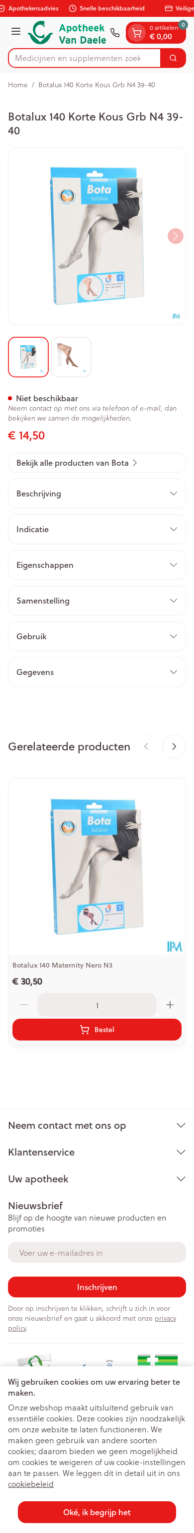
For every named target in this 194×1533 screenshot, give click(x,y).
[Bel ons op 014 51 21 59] (115, 33)
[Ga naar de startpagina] (67, 32)
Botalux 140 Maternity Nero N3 (62, 965)
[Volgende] (176, 236)
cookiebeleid (31, 1483)
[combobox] (84, 58)
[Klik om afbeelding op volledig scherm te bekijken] (97, 236)
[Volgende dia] (174, 746)
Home (18, 85)
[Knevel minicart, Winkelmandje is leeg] (137, 33)
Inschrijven (97, 1286)
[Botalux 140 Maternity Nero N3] (97, 867)
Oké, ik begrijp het (97, 1512)
